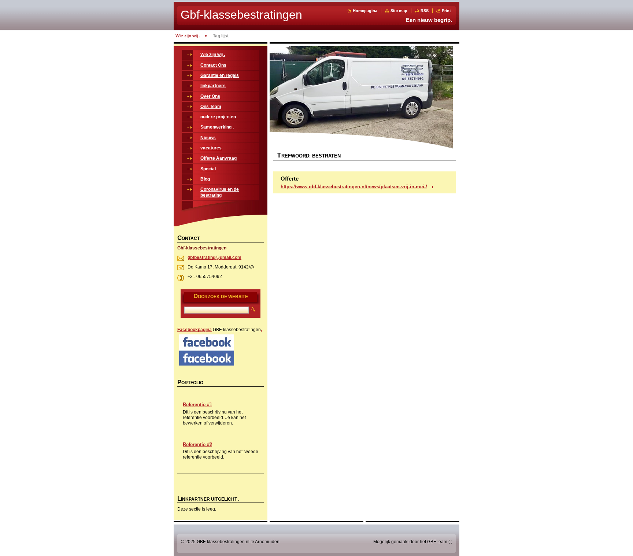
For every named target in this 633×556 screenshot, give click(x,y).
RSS (425, 10)
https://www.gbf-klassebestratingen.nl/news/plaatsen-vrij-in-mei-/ (354, 186)
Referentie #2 (197, 444)
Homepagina (365, 10)
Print (446, 10)
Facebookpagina (194, 329)
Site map (398, 10)
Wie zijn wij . (187, 36)
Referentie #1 (197, 404)
